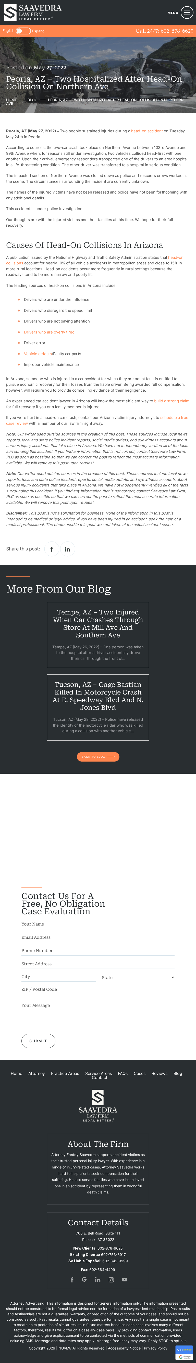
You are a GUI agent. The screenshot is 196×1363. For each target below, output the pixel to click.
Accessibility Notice (124, 1348)
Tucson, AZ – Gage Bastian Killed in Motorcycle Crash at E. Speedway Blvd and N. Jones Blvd (98, 696)
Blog (178, 1073)
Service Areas (98, 1073)
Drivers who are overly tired (49, 332)
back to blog (93, 756)
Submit (38, 1041)
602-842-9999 (115, 1261)
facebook (51, 549)
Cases (139, 1073)
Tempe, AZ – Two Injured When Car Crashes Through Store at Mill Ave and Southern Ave (98, 624)
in (98, 1279)
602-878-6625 (177, 31)
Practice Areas (65, 1073)
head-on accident (147, 130)
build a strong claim (171, 400)
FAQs (123, 1073)
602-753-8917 (113, 1254)
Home (16, 1073)
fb (71, 1279)
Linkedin (67, 549)
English (8, 31)
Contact (99, 1077)
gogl (85, 1279)
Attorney (36, 1073)
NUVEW (64, 1348)
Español (38, 31)
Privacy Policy (155, 1348)
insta (111, 1279)
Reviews (159, 1073)
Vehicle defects (38, 353)
